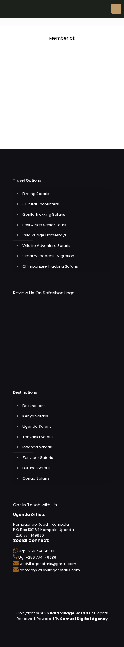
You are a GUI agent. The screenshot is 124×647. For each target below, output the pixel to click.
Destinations (34, 406)
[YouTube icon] (59, 627)
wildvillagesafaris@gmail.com (48, 563)
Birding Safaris (35, 193)
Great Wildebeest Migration (48, 256)
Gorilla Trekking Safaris (43, 214)
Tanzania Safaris (38, 437)
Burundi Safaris (36, 468)
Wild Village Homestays (44, 235)
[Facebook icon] (47, 627)
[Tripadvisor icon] (71, 627)
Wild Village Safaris (70, 613)
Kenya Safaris (35, 416)
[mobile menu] (116, 9)
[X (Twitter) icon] (53, 627)
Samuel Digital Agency (84, 618)
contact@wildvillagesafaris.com (50, 570)
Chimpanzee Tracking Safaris (50, 266)
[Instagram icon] (65, 627)
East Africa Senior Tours (44, 225)
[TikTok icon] (83, 627)
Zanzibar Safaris (37, 457)
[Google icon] (77, 627)
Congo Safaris (35, 478)
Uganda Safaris (37, 426)
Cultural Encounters (40, 204)
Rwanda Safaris (37, 447)
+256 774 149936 (41, 551)
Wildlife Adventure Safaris (46, 245)
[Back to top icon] (116, 638)
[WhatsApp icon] (41, 627)
